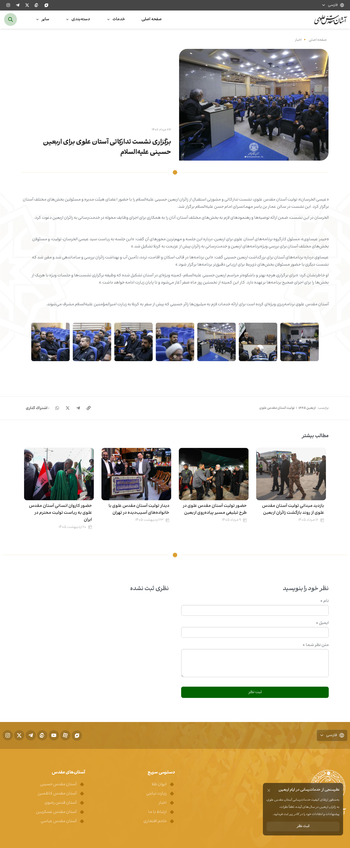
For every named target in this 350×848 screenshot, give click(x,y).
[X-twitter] (27, 5)
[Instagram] (8, 5)
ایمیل (322, 623)
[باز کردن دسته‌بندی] (67, 20)
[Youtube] (54, 735)
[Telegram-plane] (18, 5)
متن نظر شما (316, 645)
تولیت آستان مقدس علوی (277, 408)
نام (324, 601)
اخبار (298, 40)
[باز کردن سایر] (37, 20)
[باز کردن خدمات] (108, 20)
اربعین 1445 (307, 408)
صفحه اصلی (318, 40)
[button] (37, 408)
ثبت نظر (303, 826)
